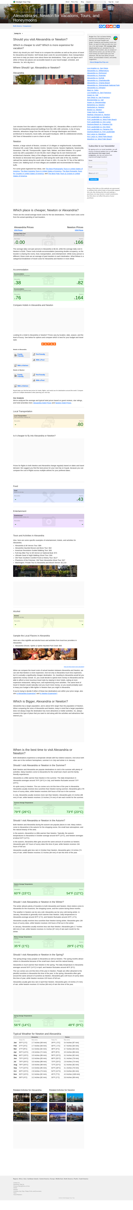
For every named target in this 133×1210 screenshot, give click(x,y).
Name (90, 160)
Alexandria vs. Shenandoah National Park (103, 85)
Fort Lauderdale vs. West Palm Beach (102, 119)
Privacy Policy (17, 1186)
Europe (52, 1179)
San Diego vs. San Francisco (98, 97)
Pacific (76, 1179)
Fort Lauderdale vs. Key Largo (99, 122)
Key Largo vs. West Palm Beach (99, 137)
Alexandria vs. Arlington (96, 88)
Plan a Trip (74, 2)
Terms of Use (26, 1186)
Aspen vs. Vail (92, 95)
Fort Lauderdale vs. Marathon (98, 117)
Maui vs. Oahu (92, 90)
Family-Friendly (21, 355)
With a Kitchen (23, 365)
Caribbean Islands (32, 1179)
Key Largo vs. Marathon (96, 134)
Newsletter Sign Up (18, 1184)
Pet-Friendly (40, 354)
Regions (15, 1179)
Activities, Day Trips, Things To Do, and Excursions (27, 1191)
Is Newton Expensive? (48, 693)
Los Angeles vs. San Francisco (99, 93)
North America (17, 26)
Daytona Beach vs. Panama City (99, 124)
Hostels (15, 1189)
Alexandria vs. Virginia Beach (98, 83)
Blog (82, 2)
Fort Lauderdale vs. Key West (98, 127)
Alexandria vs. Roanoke (96, 75)
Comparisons (27, 26)
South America (83, 1179)
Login (117, 2)
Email (90, 167)
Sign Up (111, 2)
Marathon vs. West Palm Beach (99, 139)
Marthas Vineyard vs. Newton (98, 115)
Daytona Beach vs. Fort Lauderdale (101, 132)
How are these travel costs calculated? (74, 666)
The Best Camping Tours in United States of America (41, 171)
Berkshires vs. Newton (96, 105)
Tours (15, 1193)
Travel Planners (17, 1194)
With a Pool (40, 360)
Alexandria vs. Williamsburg (98, 71)
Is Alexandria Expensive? (26, 693)
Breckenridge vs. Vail (95, 100)
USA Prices (18, 230)
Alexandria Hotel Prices (42, 403)
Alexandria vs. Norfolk (95, 78)
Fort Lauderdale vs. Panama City (100, 129)
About (67, 2)
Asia (25, 1179)
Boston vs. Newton (94, 110)
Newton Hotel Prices (63, 403)
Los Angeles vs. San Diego (97, 68)
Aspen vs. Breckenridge (96, 102)
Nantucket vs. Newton (95, 107)
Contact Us (16, 1182)
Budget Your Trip (23, 2)
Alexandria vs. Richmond (97, 73)
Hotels (15, 1187)
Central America (44, 1179)
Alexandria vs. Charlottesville (98, 80)
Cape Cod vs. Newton (95, 112)
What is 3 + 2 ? (93, 173)
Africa (20, 1179)
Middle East (59, 1179)
